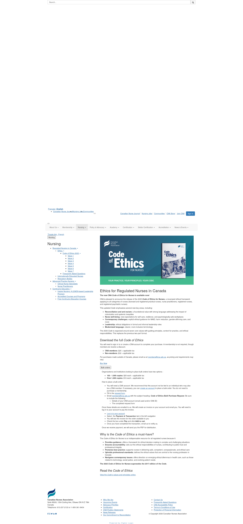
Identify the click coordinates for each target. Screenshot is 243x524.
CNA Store (171, 213)
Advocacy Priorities (110, 504)
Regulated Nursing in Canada (65, 248)
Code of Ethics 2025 (71, 253)
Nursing (51, 237)
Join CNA (180, 213)
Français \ (55, 209)
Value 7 (71, 271)
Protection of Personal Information (167, 510)
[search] (193, 2)
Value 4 (71, 263)
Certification (108, 507)
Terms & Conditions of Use (164, 507)
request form (120, 393)
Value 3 (71, 261)
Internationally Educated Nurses (70, 276)
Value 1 (71, 256)
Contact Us (158, 499)
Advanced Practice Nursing (64, 281)
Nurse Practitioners (65, 286)
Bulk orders (105, 367)
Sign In (190, 213)
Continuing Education (61, 288)
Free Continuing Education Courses (72, 299)
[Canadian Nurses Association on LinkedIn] (54, 513)
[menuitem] (63, 211)
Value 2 (71, 258)
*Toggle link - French (55, 234)
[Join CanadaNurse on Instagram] (49, 513)
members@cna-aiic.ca (157, 357)
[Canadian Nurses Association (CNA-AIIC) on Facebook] (47, 513)
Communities (88, 211)
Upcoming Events (110, 502)
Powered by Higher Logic (121, 523)
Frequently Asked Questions (74, 273)
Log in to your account (116, 413)
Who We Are (108, 499)
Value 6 (71, 268)
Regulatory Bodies (65, 278)
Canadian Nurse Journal (63, 211)
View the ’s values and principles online (118, 474)
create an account (147, 388)
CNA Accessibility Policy (163, 504)
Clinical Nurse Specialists (68, 283)
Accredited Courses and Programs (71, 296)
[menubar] (153, 213)
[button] (54, 227)
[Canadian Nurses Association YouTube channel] (56, 513)
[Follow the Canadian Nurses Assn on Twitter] (52, 513)
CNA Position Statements (113, 510)
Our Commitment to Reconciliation (117, 515)
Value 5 (71, 266)
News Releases (109, 512)
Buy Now (103, 363)
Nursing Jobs (78, 211)
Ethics (60, 250)
